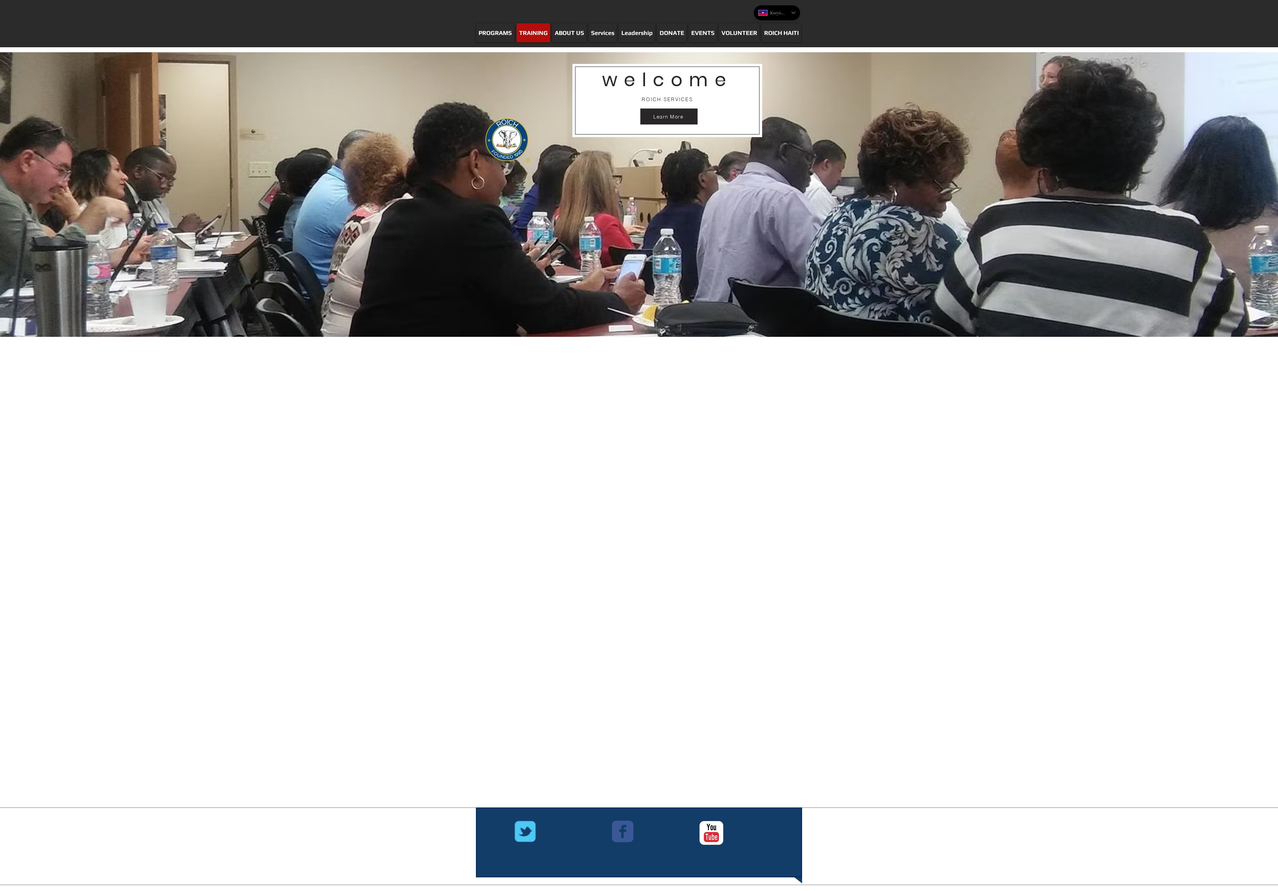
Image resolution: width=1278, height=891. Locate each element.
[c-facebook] (623, 831)
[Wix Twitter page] (525, 831)
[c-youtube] (711, 833)
